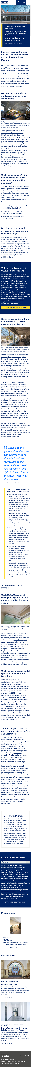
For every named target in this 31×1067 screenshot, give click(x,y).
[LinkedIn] (25, 1056)
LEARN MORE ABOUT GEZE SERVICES (15, 307)
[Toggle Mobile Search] (18, 2)
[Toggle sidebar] (23, 2)
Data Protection (21, 1061)
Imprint (17, 1063)
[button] (20, 1056)
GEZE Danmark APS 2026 (7, 1059)
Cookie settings (5, 1063)
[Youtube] (28, 1056)
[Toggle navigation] (28, 2)
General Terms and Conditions (8, 1061)
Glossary (12, 1063)
